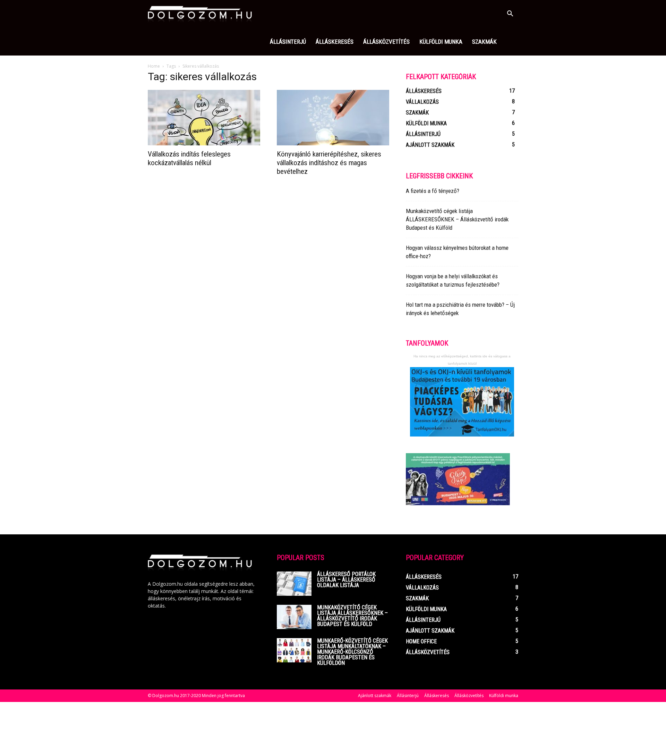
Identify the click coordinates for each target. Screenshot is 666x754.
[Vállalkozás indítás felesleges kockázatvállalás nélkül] (204, 117)
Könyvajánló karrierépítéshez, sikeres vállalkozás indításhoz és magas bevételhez (329, 163)
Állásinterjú (288, 41)
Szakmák (484, 41)
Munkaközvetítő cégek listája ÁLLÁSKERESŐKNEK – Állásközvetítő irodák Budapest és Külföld (457, 219)
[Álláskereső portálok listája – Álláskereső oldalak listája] (294, 583)
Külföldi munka (440, 41)
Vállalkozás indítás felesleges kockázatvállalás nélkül (189, 158)
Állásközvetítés (386, 41)
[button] (510, 14)
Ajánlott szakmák (374, 695)
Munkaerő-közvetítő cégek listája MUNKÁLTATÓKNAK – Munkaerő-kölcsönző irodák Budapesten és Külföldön (352, 651)
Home (154, 66)
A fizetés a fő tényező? (432, 190)
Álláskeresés (334, 41)
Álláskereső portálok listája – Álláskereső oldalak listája (346, 579)
